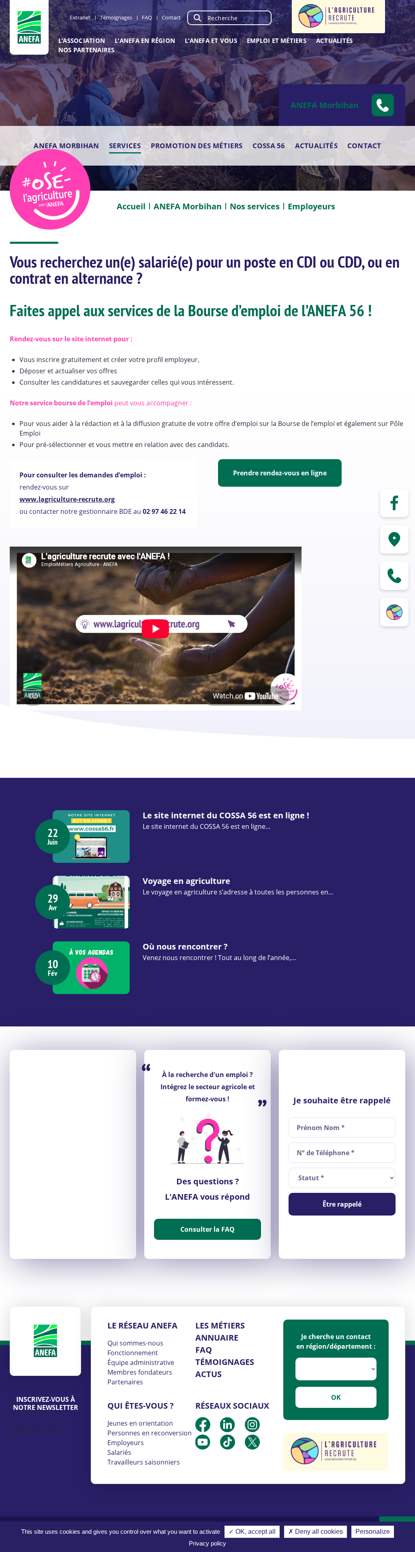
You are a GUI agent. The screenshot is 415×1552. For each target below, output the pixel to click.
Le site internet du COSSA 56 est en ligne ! (226, 815)
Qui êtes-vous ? (140, 1405)
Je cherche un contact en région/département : (336, 1341)
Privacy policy (207, 1543)
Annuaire (216, 1337)
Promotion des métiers (197, 145)
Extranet (80, 17)
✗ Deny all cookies (315, 1531)
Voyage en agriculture (186, 880)
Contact (171, 17)
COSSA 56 (268, 145)
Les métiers (220, 1325)
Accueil (131, 206)
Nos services (255, 206)
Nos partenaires (86, 50)
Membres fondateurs (139, 1372)
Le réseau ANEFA (142, 1325)
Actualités (334, 40)
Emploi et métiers (276, 40)
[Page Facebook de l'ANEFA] (394, 503)
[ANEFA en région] (394, 539)
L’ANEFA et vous (211, 40)
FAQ (147, 17)
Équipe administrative (140, 1362)
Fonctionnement (132, 1352)
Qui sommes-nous (135, 1343)
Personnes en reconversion (149, 1433)
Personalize (372, 1531)
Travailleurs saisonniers (143, 1462)
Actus (208, 1374)
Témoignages (116, 17)
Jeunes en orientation (140, 1423)
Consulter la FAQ (207, 1229)
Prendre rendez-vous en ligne (280, 472)
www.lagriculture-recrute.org (67, 499)
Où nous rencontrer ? (185, 946)
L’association (81, 40)
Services (125, 145)
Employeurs (125, 1442)
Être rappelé (342, 1204)
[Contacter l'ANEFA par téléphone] (394, 576)
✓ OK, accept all (252, 1531)
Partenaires (125, 1381)
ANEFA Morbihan (66, 145)
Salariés (119, 1452)
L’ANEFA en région (145, 40)
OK (336, 1397)
